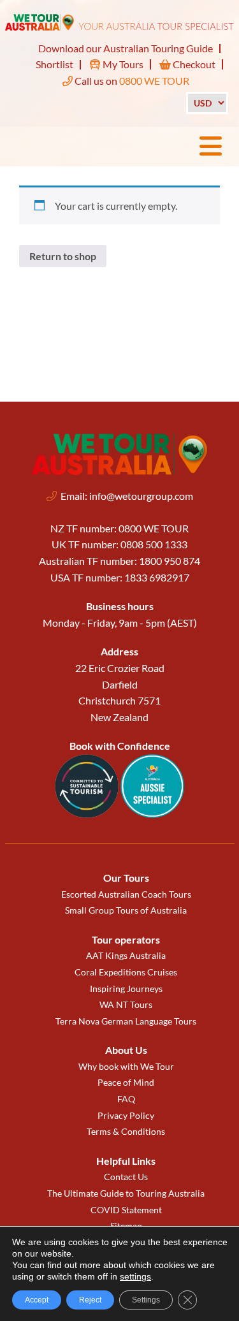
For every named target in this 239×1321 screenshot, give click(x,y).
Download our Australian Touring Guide (125, 48)
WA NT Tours (125, 1004)
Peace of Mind (126, 1082)
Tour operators (126, 939)
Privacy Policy (126, 1115)
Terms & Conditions (126, 1131)
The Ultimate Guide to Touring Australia (126, 1193)
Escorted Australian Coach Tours (126, 894)
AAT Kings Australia (126, 955)
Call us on (131, 81)
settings (135, 1276)
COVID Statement (126, 1209)
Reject (90, 1299)
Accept (36, 1299)
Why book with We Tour (126, 1066)
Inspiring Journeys (126, 988)
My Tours (122, 64)
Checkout (193, 64)
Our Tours (126, 878)
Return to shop (62, 256)
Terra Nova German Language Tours (125, 1021)
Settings (146, 1299)
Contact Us (126, 1176)
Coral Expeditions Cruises (126, 972)
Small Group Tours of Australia (126, 910)
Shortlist (54, 64)
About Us (126, 1050)
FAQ (126, 1098)
